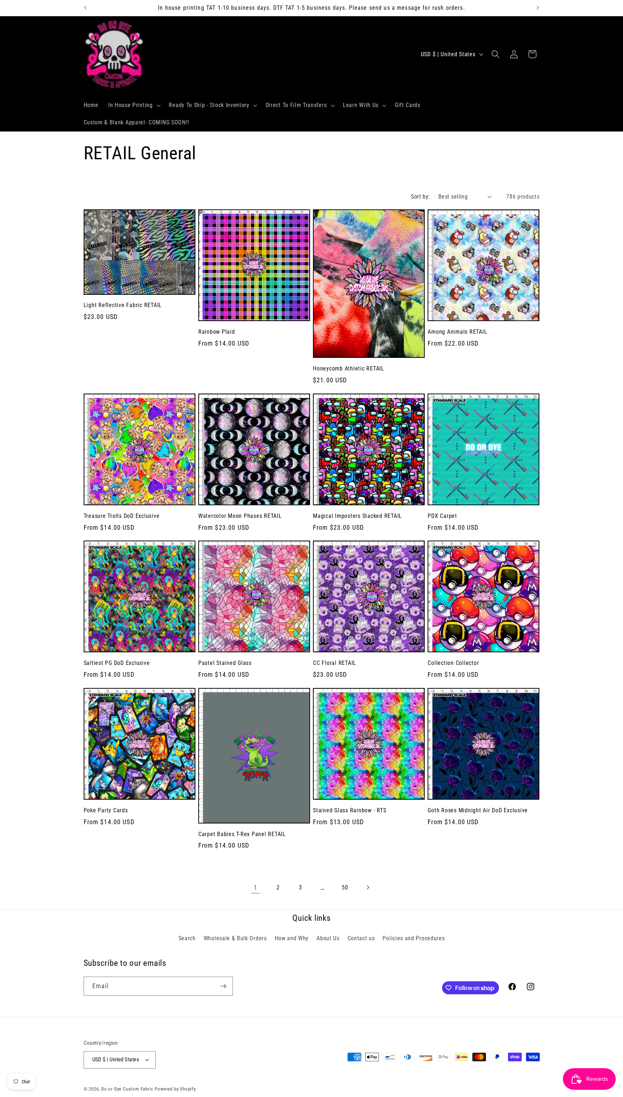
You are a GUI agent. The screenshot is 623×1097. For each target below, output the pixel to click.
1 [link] (255, 887)
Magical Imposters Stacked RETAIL (357, 515)
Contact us (361, 938)
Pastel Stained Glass (225, 662)
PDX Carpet (442, 515)
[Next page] (367, 887)
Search (187, 938)
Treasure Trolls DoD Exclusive (122, 515)
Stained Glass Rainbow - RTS (349, 810)
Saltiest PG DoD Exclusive (117, 662)
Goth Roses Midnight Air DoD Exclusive (478, 810)
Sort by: (420, 196)
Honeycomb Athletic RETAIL (348, 368)
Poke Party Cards (106, 810)
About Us (328, 938)
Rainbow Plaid (216, 331)
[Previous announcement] (85, 8)
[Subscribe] (223, 986)
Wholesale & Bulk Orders (235, 938)
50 (345, 887)
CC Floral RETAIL (334, 662)
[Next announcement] (538, 8)
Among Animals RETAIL (457, 331)
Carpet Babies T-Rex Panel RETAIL (242, 834)
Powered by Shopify (175, 1089)
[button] (133, 105)
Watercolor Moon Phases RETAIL (240, 515)
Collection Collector (453, 662)
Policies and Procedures (414, 938)
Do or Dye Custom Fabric (127, 1089)
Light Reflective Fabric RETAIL (123, 305)
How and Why (292, 938)
